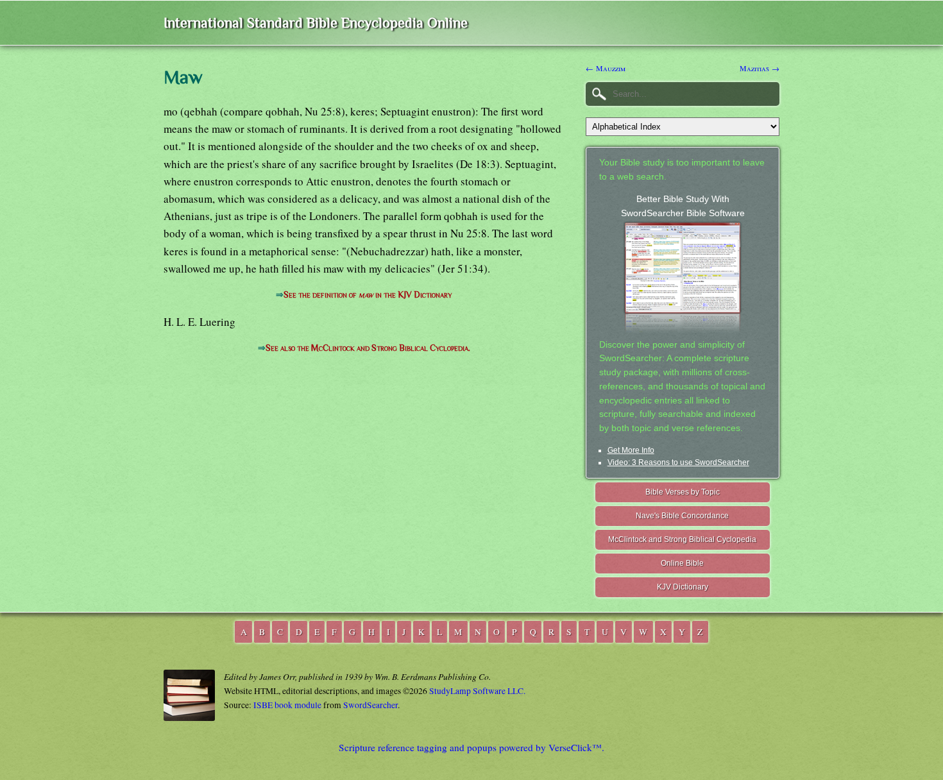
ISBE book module (287, 705)
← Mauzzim (605, 68)
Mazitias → (759, 68)
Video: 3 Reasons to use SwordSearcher (678, 462)
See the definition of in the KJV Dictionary (368, 295)
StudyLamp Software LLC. (477, 691)
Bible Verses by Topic (682, 492)
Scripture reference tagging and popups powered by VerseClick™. (471, 747)
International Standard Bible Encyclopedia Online (316, 23)
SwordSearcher (370, 705)
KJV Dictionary (682, 586)
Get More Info (630, 450)
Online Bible (682, 563)
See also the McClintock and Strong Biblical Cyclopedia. (368, 348)
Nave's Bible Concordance (682, 515)
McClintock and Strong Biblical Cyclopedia (682, 539)
